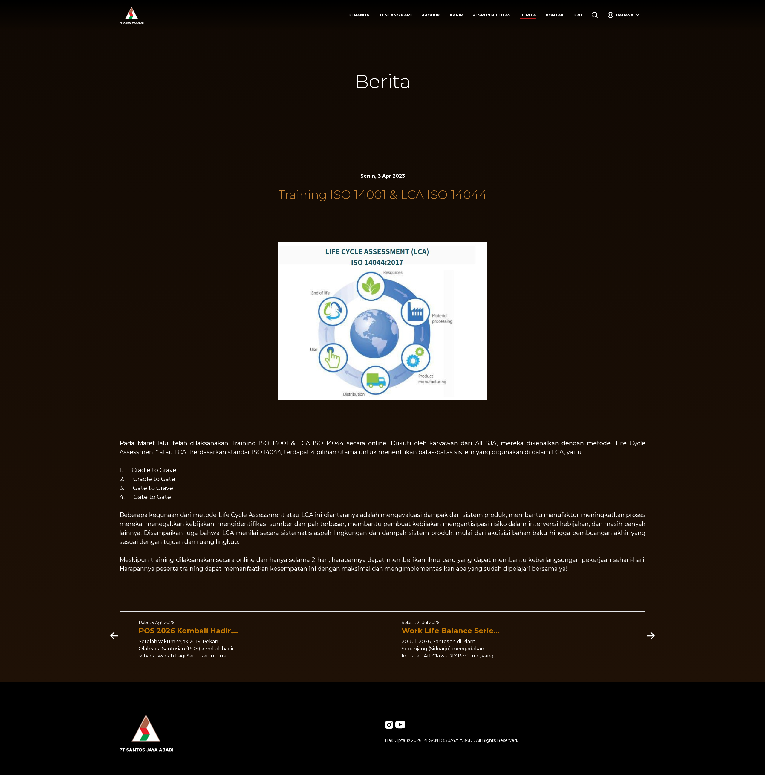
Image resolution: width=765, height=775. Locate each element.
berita (528, 15)
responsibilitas (491, 15)
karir (456, 15)
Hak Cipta (395, 740)
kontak (555, 15)
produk (430, 15)
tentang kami (395, 15)
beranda (358, 15)
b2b (577, 15)
